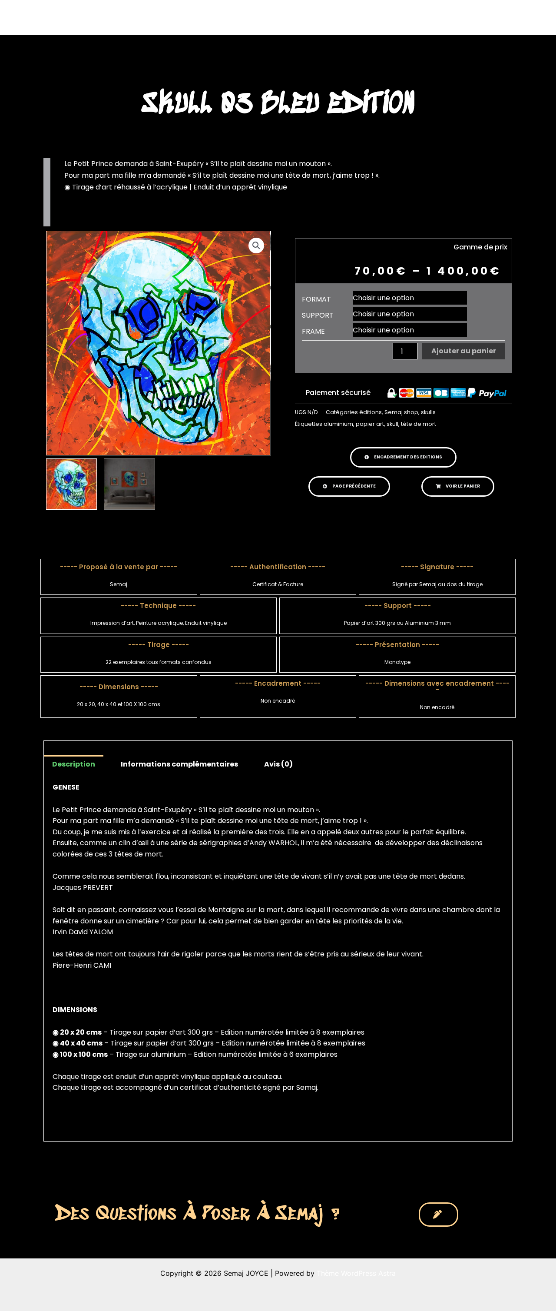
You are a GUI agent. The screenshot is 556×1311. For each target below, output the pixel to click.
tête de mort (418, 424)
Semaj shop (401, 412)
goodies (467, 17)
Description (73, 764)
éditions (370, 412)
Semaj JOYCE (65, 17)
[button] (403, 457)
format (316, 299)
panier (513, 17)
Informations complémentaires (179, 764)
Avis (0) (278, 764)
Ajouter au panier (463, 351)
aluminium (338, 424)
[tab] (73, 764)
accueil (294, 17)
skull (392, 424)
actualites (383, 17)
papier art (370, 424)
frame (313, 331)
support (318, 315)
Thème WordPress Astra (356, 1273)
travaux (332, 17)
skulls (428, 412)
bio (426, 17)
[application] (348, 17)
